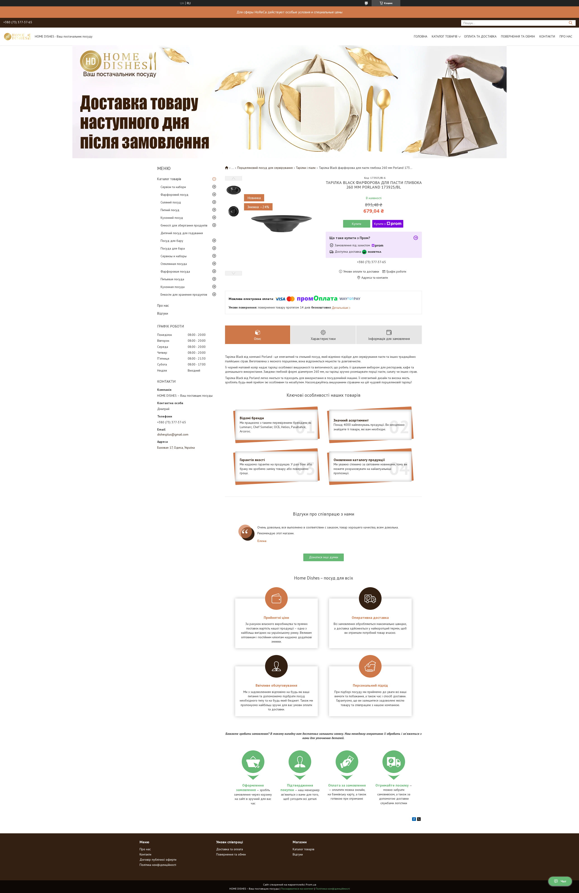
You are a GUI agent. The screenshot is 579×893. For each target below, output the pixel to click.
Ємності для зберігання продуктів (184, 225)
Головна (420, 36)
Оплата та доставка (480, 36)
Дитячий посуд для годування (182, 233)
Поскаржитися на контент (297, 888)
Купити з (380, 224)
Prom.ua (311, 884)
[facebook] (414, 820)
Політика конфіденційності (158, 865)
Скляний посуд (171, 202)
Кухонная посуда (173, 287)
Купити (356, 224)
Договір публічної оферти (158, 860)
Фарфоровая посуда (175, 271)
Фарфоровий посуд (174, 195)
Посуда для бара (173, 248)
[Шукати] (570, 23)
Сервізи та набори (173, 187)
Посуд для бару (172, 241)
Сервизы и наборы (174, 256)
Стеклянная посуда (174, 264)
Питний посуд (170, 210)
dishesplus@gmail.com (172, 434)
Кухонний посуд (172, 218)
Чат (563, 881)
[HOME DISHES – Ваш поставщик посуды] (17, 36)
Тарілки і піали (306, 167)
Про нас (566, 36)
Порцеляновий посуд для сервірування (265, 167)
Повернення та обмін (518, 36)
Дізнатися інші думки (323, 557)
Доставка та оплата (229, 849)
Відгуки (162, 313)
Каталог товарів (444, 36)
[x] (419, 820)
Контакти (547, 36)
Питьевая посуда (172, 279)
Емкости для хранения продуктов (184, 294)
